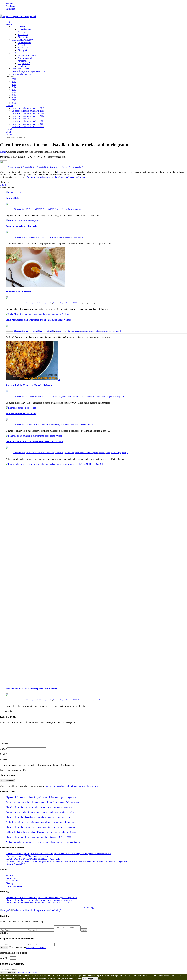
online (97, 396)
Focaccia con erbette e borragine (22, 226)
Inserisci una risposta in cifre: (13, 770)
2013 (14, 84)
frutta (85, 303)
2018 (14, 97)
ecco (78, 396)
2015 (14, 89)
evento (105, 331)
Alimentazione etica (27, 55)
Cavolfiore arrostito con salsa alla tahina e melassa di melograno (56, 177)
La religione (23, 66)
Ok (84, 978)
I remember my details (27, 972)
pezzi (116, 331)
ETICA (15, 53)
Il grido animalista (14, 886)
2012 (14, 82)
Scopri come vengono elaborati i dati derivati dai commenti (72, 786)
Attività (9, 105)
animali (85, 331)
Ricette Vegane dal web (59, 167)
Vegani (9, 24)
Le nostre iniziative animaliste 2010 (28, 111)
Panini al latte (12, 198)
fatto (83, 396)
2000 (75, 237)
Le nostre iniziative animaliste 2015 (28, 124)
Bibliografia (23, 37)
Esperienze (23, 34)
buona (77, 424)
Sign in (4, 948)
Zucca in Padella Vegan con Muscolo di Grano (29, 385)
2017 (14, 95)
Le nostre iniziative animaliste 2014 (28, 121)
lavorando (77, 167)
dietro (83, 424)
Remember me (19, 947)
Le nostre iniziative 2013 (23, 118)
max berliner (11, 880)
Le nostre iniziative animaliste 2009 (28, 108)
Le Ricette (89, 396)
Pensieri (21, 32)
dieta (80, 700)
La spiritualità (24, 63)
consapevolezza (95, 331)
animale (78, 331)
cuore (80, 303)
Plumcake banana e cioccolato (21, 413)
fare (70, 167)
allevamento (80, 453)
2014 (14, 87)
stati (96, 700)
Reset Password (8, 973)
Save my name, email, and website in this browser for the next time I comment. (39, 765)
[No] (99, 979)
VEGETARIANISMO (22, 40)
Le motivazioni (24, 29)
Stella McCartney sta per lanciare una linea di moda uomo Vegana (38, 320)
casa (74, 396)
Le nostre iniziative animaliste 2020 (28, 126)
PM (79, 237)
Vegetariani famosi (20, 68)
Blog (8, 21)
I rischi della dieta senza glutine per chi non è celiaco (31, 688)
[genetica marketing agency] (101, 908)
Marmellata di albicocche (18, 291)
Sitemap (9, 883)
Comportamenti (25, 58)
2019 (14, 100)
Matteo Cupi (116, 453)
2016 (14, 92)
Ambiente (22, 61)
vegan (119, 396)
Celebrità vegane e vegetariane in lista (29, 71)
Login (8, 132)
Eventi (9, 129)
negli (124, 453)
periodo (91, 303)
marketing (89, 907)
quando (90, 700)
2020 (14, 103)
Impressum (11, 878)
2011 (14, 79)
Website (3, 759)
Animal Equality (91, 453)
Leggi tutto (92, 978)
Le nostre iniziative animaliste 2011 (28, 113)
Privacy (9, 875)
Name (3, 749)
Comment (4, 743)
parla (84, 700)
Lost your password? (36, 947)
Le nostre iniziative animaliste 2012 (28, 116)
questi (97, 303)
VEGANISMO (19, 26)
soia (80, 209)
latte (76, 209)
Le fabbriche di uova (21, 74)
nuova (111, 331)
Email (2, 754)
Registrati (10, 134)
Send (84, 930)
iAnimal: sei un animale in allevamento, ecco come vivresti (34, 441)
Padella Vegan (106, 396)
